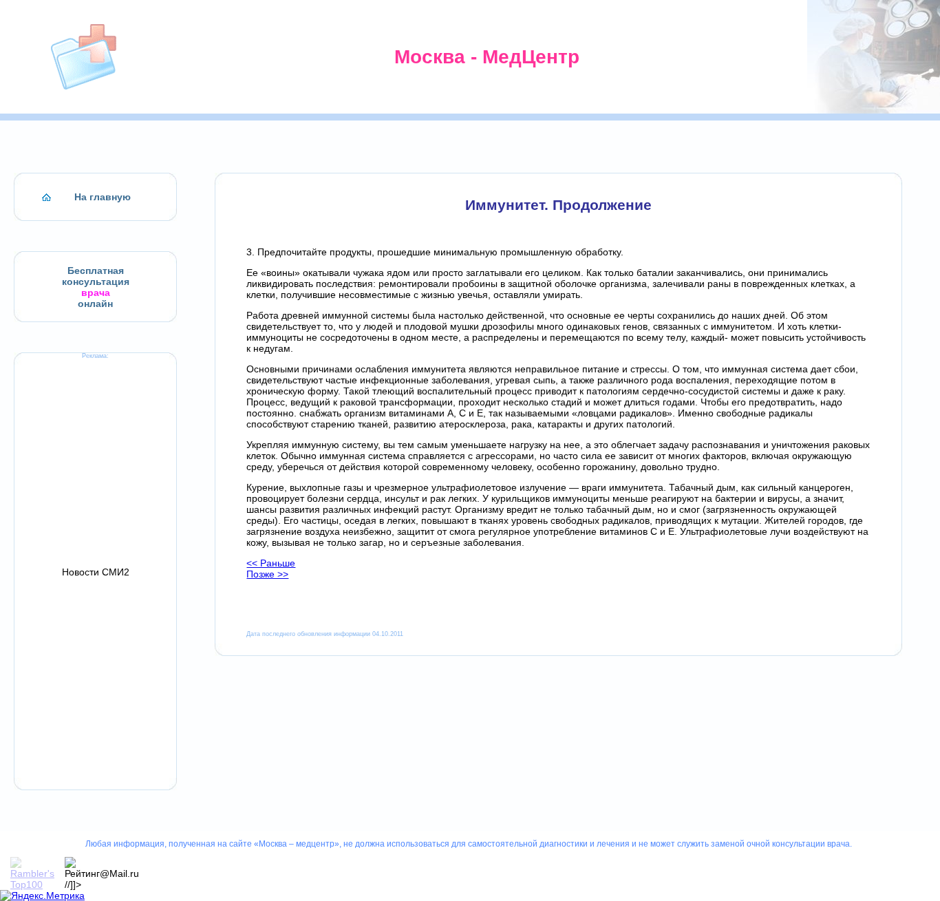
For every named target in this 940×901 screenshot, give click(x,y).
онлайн (95, 303)
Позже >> (267, 574)
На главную (102, 196)
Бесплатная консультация (95, 276)
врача (95, 292)
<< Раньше (270, 563)
